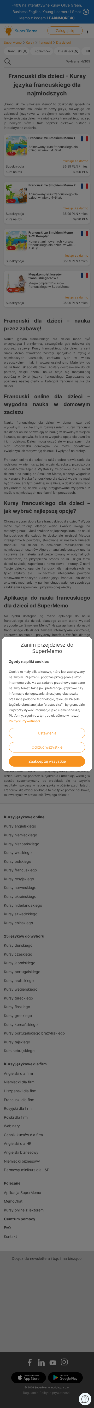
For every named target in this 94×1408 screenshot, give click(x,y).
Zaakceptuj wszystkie (47, 761)
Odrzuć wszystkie (47, 747)
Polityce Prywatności (24, 721)
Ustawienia (47, 733)
